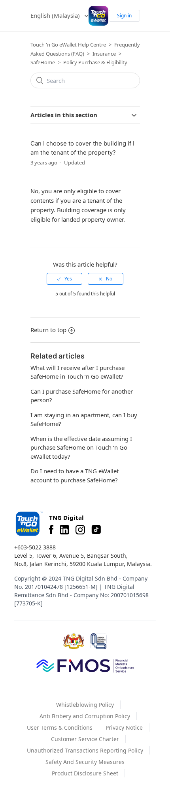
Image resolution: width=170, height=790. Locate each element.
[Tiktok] (96, 529)
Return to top (48, 330)
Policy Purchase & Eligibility (95, 62)
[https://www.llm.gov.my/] (99, 641)
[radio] (64, 279)
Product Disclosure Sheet (85, 773)
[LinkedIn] (64, 529)
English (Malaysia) (55, 15)
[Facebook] (51, 529)
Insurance (104, 53)
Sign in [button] (124, 15)
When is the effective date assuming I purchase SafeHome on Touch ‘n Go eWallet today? (81, 447)
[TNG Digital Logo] (98, 16)
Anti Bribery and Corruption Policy (85, 716)
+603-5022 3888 (35, 547)
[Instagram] (80, 529)
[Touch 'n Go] (28, 523)
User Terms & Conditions (60, 727)
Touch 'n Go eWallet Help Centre (68, 44)
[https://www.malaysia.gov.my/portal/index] (73, 641)
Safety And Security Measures (85, 762)
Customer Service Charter (85, 739)
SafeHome (42, 62)
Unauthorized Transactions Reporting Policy (85, 750)
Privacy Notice (124, 727)
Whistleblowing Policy (85, 704)
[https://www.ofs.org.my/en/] (85, 665)
